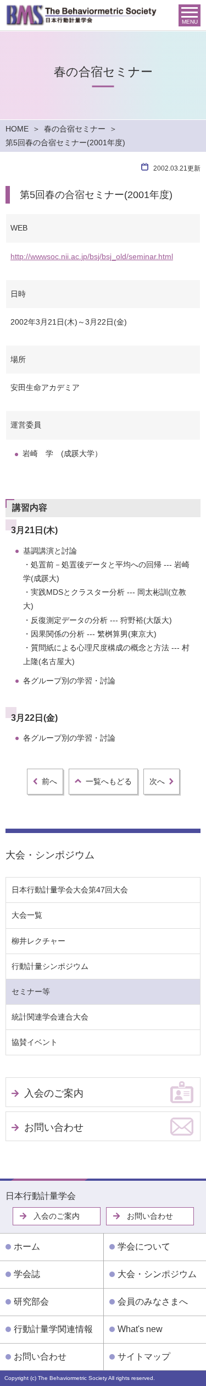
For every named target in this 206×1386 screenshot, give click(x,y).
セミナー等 (31, 991)
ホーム (27, 1246)
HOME (17, 128)
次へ (157, 781)
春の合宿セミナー (74, 128)
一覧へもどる (109, 781)
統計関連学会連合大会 (50, 1016)
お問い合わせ (53, 1127)
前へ (49, 781)
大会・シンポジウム (49, 855)
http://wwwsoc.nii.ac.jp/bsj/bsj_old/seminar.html (91, 256)
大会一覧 (27, 915)
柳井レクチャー (38, 940)
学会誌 (27, 1274)
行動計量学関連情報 (53, 1329)
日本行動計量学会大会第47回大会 (70, 889)
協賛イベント (35, 1042)
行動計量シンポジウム (50, 966)
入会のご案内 (53, 1093)
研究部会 (31, 1301)
